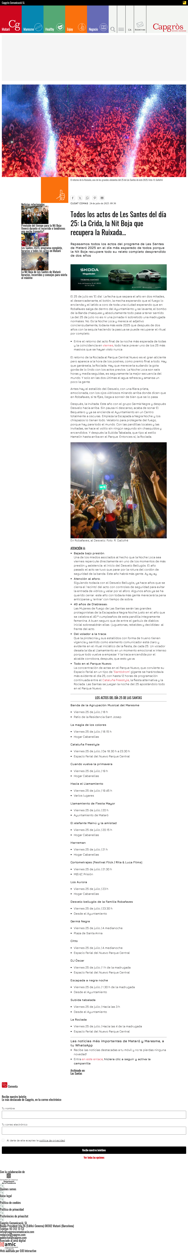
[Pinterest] (95, 198)
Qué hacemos (54, 190)
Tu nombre (8, 1108)
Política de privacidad (12, 1209)
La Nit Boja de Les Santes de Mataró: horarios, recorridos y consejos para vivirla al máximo (44, 275)
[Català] (130, 19)
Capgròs (165, 27)
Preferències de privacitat (14, 1216)
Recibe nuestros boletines (94, 1150)
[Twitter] (80, 198)
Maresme (29, 29)
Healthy (49, 29)
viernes (108, 345)
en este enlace (92, 1059)
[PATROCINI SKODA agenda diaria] (118, 277)
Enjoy (70, 29)
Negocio (93, 29)
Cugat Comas (79, 203)
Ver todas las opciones (94, 1157)
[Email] (102, 198)
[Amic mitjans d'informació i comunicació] (94, 1245)
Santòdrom (121, 671)
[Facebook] (72, 198)
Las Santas (76, 1073)
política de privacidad (52, 1140)
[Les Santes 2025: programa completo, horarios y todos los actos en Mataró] (44, 239)
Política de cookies (10, 1202)
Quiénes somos (8, 1189)
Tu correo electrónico (14, 1124)
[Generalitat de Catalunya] (94, 1178)
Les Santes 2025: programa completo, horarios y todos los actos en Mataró (41, 249)
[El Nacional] (184, 2)
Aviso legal (6, 1196)
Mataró (6, 29)
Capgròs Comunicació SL (13, 2)
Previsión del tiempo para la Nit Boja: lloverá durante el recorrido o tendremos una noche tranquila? (43, 228)
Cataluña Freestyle (115, 680)
